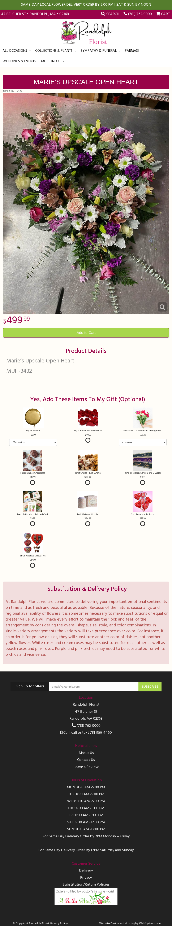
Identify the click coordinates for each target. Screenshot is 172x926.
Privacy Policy (59, 923)
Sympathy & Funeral (99, 51)
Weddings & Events (19, 61)
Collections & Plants (54, 51)
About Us (86, 753)
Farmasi (132, 51)
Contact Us (86, 760)
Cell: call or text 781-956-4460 (87, 733)
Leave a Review (86, 767)
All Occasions (15, 51)
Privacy (86, 878)
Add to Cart (86, 333)
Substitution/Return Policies (86, 885)
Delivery (86, 871)
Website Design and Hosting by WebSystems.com (130, 923)
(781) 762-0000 (140, 14)
